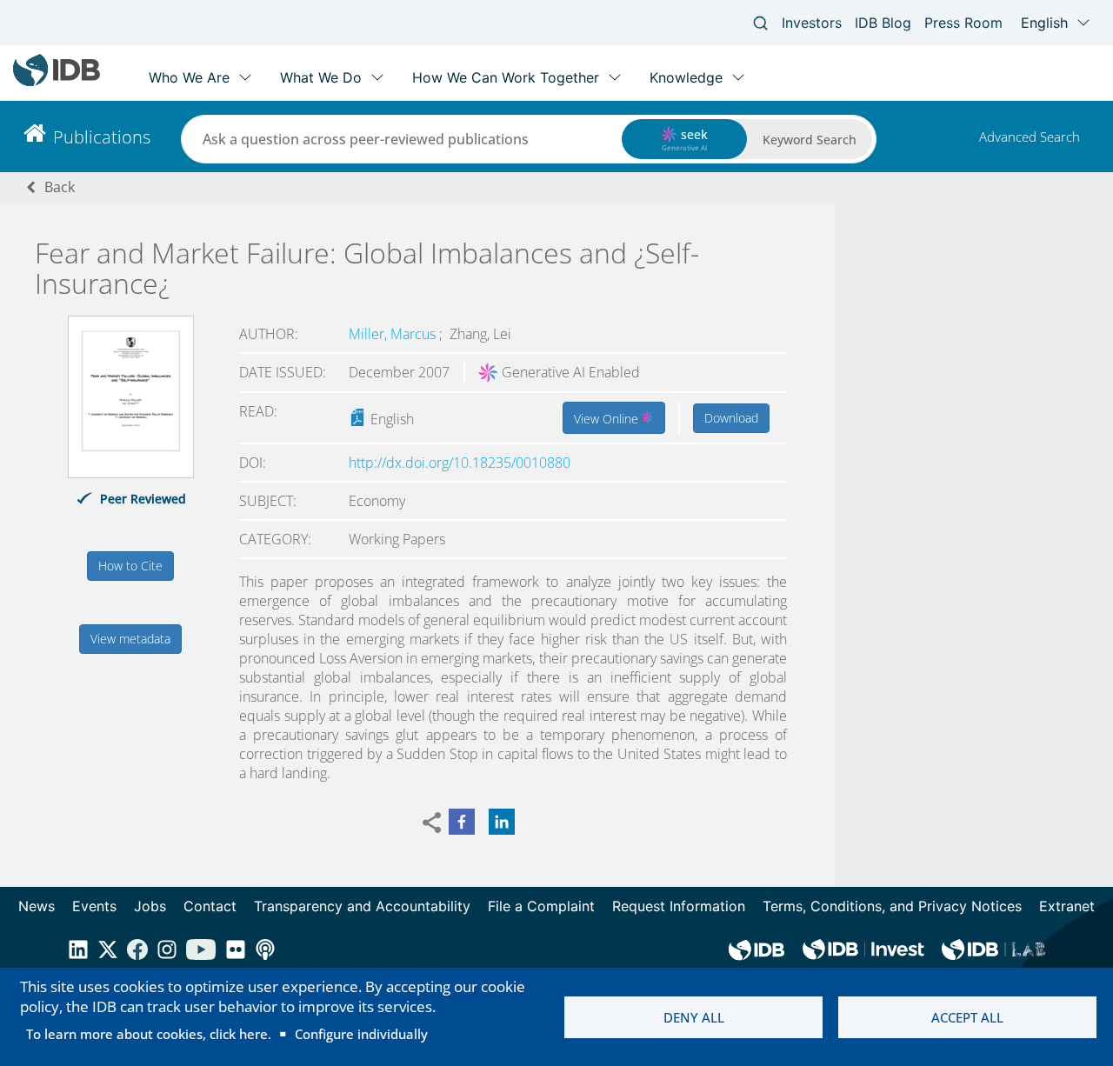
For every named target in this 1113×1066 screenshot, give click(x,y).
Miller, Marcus (394, 333)
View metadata (130, 638)
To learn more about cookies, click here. (148, 1034)
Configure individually (361, 1034)
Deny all (693, 1017)
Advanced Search (1029, 136)
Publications (101, 137)
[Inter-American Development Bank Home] (56, 82)
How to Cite (130, 565)
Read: (258, 411)
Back (59, 187)
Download (731, 418)
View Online (608, 418)
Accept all (967, 1017)
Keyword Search (809, 139)
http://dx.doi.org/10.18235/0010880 (459, 462)
